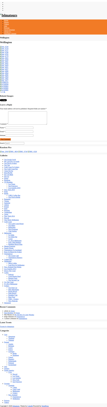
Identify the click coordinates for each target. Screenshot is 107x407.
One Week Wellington (11, 220)
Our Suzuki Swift (10, 159)
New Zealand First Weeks (12, 267)
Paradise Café (12, 295)
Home (6, 20)
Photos (6, 22)
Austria (10, 344)
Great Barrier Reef (14, 276)
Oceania (7, 383)
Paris (5, 208)
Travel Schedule (9, 30)
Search (2, 143)
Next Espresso (13, 229)
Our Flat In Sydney (10, 163)
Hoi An (6, 176)
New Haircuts (13, 301)
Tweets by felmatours (7, 326)
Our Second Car (13, 280)
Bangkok (7, 180)
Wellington (7, 261)
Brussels (7, 210)
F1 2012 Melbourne (10, 284)
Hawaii (6, 218)
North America (9, 370)
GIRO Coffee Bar (14, 195)
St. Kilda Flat (12, 237)
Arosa (6, 214)
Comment (4, 124)
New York (16, 380)
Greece (10, 357)
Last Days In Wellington (16, 265)
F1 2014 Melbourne (15, 240)
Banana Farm (12, 278)
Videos (6, 24)
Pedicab (11, 274)
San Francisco (13, 186)
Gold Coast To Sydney (11, 167)
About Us (7, 32)
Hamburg (16, 355)
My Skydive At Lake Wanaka (24, 315)
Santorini (7, 203)
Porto (6, 192)
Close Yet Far (8, 171)
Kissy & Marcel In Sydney (13, 252)
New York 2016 (9, 190)
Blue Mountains (13, 289)
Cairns (6, 273)
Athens (6, 205)
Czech (10, 348)
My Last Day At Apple (11, 161)
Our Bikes (11, 225)
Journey (6, 368)
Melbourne (7, 233)
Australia (11, 385)
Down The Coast (10, 271)
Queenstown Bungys (15, 257)
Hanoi (6, 178)
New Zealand (12, 395)
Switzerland (12, 365)
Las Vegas (11, 184)
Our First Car (12, 288)
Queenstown (8, 254)
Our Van (7, 165)
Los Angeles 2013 (10, 269)
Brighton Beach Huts (15, 244)
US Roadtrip (8, 182)
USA (10, 372)
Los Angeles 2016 (14, 188)
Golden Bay (8, 259)
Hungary (11, 359)
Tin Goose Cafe (13, 256)
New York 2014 (9, 216)
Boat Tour (11, 297)
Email (2, 131)
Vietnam (11, 340)
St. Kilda (11, 235)
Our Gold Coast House (16, 224)
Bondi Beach (12, 291)
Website (2, 135)
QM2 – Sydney (13, 299)
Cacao (10, 239)
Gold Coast (8, 222)
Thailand (11, 338)
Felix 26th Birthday (14, 242)
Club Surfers (12, 231)
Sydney (6, 286)
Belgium (11, 346)
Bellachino (11, 227)
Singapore (7, 303)
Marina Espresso (9, 246)
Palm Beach (12, 293)
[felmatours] (8, 15)
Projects (6, 28)
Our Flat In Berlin (14, 197)
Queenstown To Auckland (13, 250)
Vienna (6, 201)
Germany (11, 351)
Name (2, 128)
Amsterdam (8, 212)
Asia (5, 335)
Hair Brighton (8, 313)
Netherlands (12, 361)
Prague (6, 207)
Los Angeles (17, 378)
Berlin (6, 193)
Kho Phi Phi (8, 173)
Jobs (5, 26)
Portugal (11, 363)
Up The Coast (8, 282)
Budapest (7, 199)
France (10, 350)
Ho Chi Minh (8, 175)
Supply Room (8, 248)
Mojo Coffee (12, 263)
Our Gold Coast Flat (11, 169)
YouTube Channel (10, 33)
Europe (6, 342)
